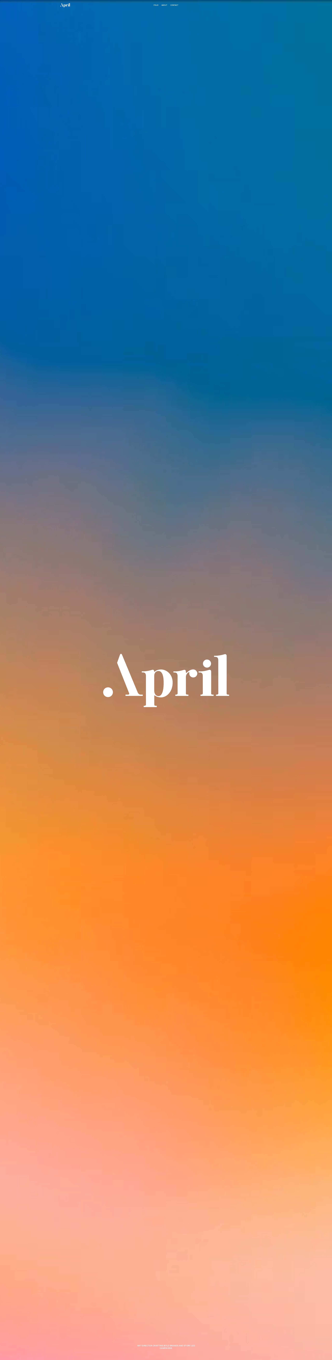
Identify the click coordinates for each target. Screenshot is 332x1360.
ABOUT (164, 5)
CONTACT (174, 5)
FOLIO (156, 5)
